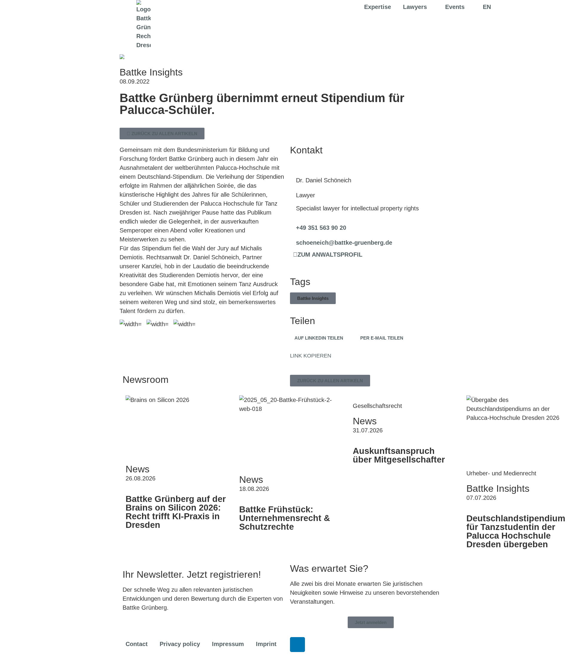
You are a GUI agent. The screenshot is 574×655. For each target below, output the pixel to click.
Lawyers (415, 7)
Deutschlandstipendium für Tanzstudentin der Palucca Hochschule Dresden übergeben (515, 531)
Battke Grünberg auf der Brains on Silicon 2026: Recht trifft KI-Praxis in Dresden (176, 512)
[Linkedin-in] (297, 644)
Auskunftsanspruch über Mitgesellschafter (399, 455)
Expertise (377, 7)
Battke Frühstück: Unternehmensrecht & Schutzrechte (284, 518)
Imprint (266, 644)
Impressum (228, 644)
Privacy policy (180, 644)
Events (455, 7)
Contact (137, 644)
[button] (313, 298)
